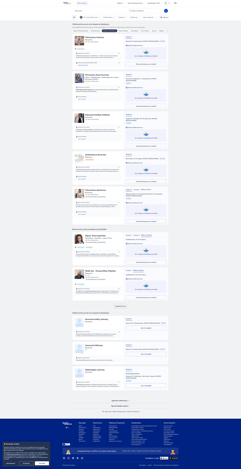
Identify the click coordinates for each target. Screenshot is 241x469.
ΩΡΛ (94, 426)
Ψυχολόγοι (96, 434)
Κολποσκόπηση (113, 436)
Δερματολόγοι (97, 427)
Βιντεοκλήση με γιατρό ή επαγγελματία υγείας (144, 426)
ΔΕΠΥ (110, 434)
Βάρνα (161, 31)
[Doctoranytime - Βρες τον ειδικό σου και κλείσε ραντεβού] (103, 411)
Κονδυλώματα (113, 426)
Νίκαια (81, 439)
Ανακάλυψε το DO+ (169, 432)
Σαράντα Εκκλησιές (109, 31)
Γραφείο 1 (129, 37)
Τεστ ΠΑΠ (111, 429)
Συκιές (154, 31)
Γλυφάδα (81, 437)
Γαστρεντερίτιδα (113, 431)
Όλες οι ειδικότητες (137, 434)
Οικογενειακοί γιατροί (138, 429)
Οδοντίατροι (96, 431)
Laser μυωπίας (113, 437)
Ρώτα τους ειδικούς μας (138, 442)
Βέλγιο (129, 451)
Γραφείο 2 (137, 189)
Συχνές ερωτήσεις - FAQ (138, 441)
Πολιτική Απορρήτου (14, 454)
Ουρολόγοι (96, 439)
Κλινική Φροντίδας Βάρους (171, 434)
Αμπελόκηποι (82, 432)
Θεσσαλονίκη (95, 31)
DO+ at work (167, 429)
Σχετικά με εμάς (168, 426)
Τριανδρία (134, 31)
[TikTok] (82, 458)
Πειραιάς (81, 429)
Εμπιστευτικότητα (168, 442)
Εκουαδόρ (145, 451)
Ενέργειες (166, 441)
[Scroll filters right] (155, 17)
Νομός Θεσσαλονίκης (80, 31)
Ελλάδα (124, 451)
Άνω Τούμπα (145, 31)
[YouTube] (77, 458)
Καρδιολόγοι (96, 441)
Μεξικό (134, 451)
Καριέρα (166, 437)
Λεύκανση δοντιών (114, 432)
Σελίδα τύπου (167, 439)
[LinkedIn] (73, 458)
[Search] (166, 11)
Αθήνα (80, 426)
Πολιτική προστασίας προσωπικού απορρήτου (165, 465)
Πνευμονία (112, 439)
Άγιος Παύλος (123, 31)
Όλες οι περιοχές (136, 432)
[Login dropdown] (167, 3)
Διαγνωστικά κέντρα (137, 437)
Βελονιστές (108, 411)
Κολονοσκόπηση (113, 427)
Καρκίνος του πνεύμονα (115, 441)
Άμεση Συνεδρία (168, 436)
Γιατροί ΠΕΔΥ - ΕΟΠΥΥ (137, 427)
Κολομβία (139, 451)
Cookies (150, 465)
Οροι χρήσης (142, 465)
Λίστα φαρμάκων (136, 444)
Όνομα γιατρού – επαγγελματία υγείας (142, 431)
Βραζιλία (158, 451)
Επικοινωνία (167, 427)
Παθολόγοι (96, 432)
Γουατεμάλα (152, 451)
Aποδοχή (42, 463)
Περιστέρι (81, 431)
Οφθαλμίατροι (97, 436)
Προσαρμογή (10, 463)
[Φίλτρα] (74, 17)
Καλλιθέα (81, 434)
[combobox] (99, 11)
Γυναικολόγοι (96, 429)
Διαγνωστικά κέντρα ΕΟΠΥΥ (139, 439)
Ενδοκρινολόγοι (97, 437)
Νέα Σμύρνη (82, 441)
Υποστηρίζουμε (168, 444)
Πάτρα (80, 436)
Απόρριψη (26, 463)
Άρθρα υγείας (135, 436)
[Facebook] (64, 458)
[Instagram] (68, 458)
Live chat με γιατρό (169, 431)
